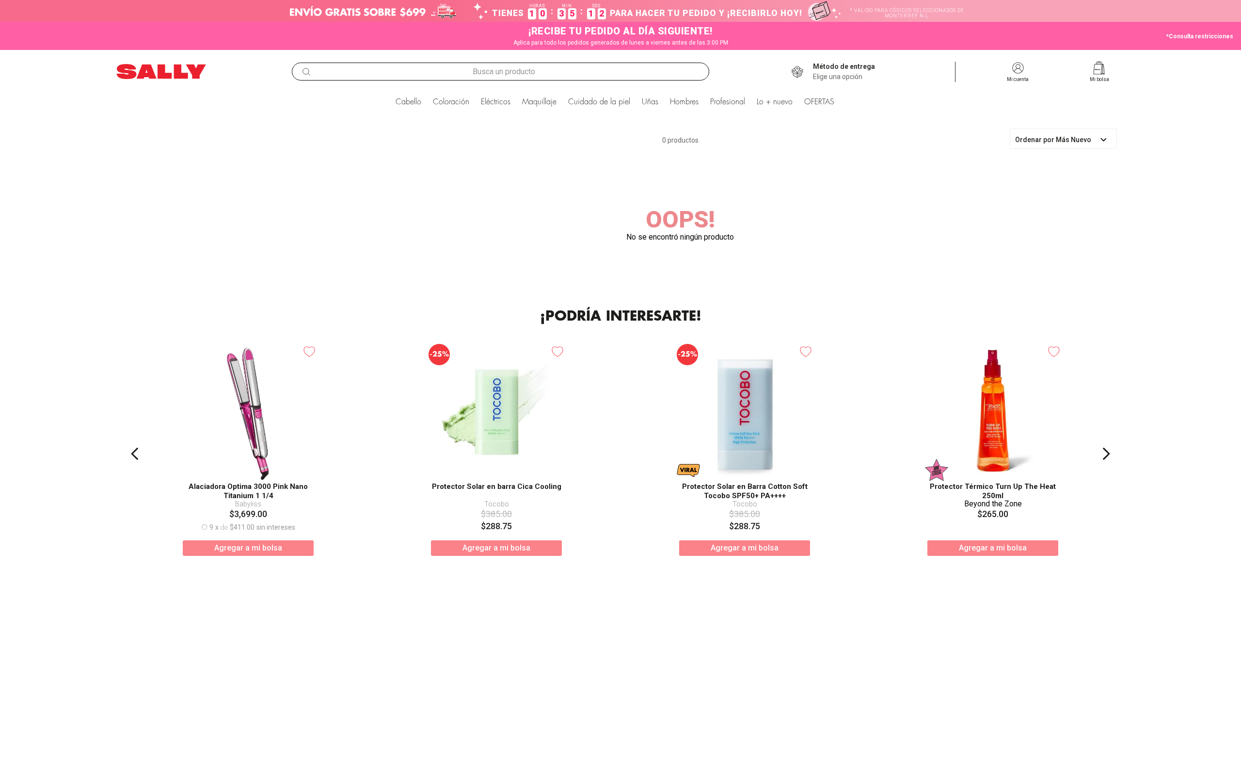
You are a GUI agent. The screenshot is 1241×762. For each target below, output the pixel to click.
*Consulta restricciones (1199, 36)
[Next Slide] (1106, 470)
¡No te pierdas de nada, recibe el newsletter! (647, 637)
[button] (844, 72)
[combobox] (500, 71)
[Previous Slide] (135, 470)
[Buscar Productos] (306, 72)
